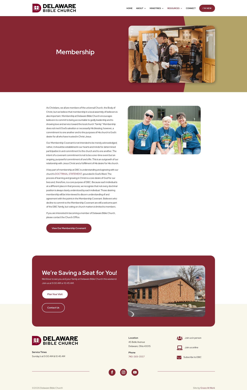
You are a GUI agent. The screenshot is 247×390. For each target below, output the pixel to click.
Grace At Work (207, 387)
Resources (173, 8)
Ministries (155, 8)
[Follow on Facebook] (112, 372)
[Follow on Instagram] (123, 372)
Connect (191, 8)
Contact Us (53, 307)
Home (130, 8)
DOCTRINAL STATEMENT (68, 173)
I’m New (207, 8)
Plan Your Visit (55, 294)
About (139, 8)
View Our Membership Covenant (69, 228)
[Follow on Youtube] (135, 372)
